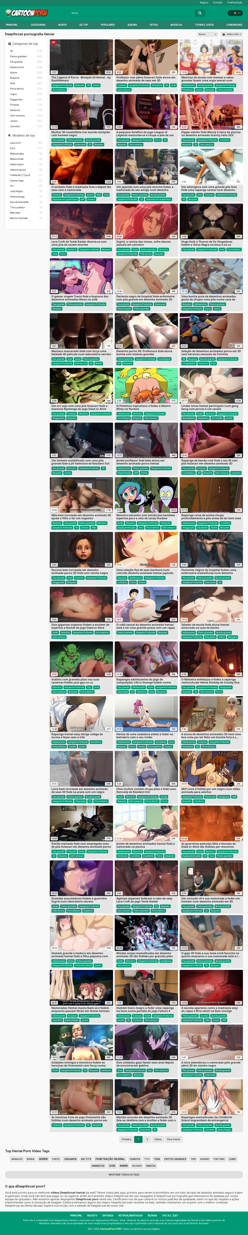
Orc (26, 186)
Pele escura (145, 253)
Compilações (189, 363)
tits (146, 1159)
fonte (56, 1159)
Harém (72, 746)
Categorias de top (25, 44)
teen (157, 1159)
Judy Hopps (26, 191)
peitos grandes (175, 1159)
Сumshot (26, 126)
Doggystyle (26, 99)
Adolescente (26, 67)
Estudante (157, 85)
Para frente (173, 1139)
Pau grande (26, 61)
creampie (70, 1159)
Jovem (26, 121)
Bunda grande (205, 85)
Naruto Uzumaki (26, 218)
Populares (108, 24)
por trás (219, 1159)
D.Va (26, 148)
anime (124, 1165)
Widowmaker (26, 153)
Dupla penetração (126, 527)
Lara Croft (26, 143)
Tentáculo (165, 522)
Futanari (26, 104)
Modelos (176, 24)
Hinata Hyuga (26, 196)
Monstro (71, 249)
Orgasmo (88, 910)
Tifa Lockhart (26, 207)
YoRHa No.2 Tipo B (26, 175)
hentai (150, 1165)
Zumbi (67, 472)
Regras (152, 1215)
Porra (158, 139)
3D (26, 51)
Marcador (26, 212)
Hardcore (26, 110)
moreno (204, 1159)
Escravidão (217, 418)
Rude (135, 249)
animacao (16, 1159)
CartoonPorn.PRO (111, 1228)
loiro (232, 1159)
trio (193, 1159)
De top (83, 24)
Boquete (26, 78)
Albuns (132, 24)
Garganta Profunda (62, 85)
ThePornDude (234, 2)
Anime (26, 72)
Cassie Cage (26, 180)
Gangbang (203, 418)
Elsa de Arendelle (26, 202)
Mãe (99, 194)
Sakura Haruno (26, 169)
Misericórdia (26, 159)
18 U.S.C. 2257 (170, 1215)
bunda (30, 1159)
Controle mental (83, 965)
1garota (134, 1159)
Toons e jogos (204, 24)
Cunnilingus (164, 358)
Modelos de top (23, 135)
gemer (43, 1159)
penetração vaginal (110, 1159)
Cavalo (229, 418)
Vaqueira (235, 472)
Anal (26, 83)
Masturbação (124, 308)
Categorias (38, 24)
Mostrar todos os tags (124, 1174)
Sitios (154, 24)
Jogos (26, 94)
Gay (89, 687)
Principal (12, 24)
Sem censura (26, 115)
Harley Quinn (26, 164)
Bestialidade (189, 418)
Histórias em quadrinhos (65, 199)
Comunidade (234, 24)
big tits (86, 1159)
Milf (82, 199)
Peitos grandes (26, 56)
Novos (62, 24)
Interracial (80, 144)
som (112, 1165)
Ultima (158, 1139)
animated (98, 1165)
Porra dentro (26, 88)
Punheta (137, 1020)
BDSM (99, 363)
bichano (137, 1166)
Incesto (91, 199)
